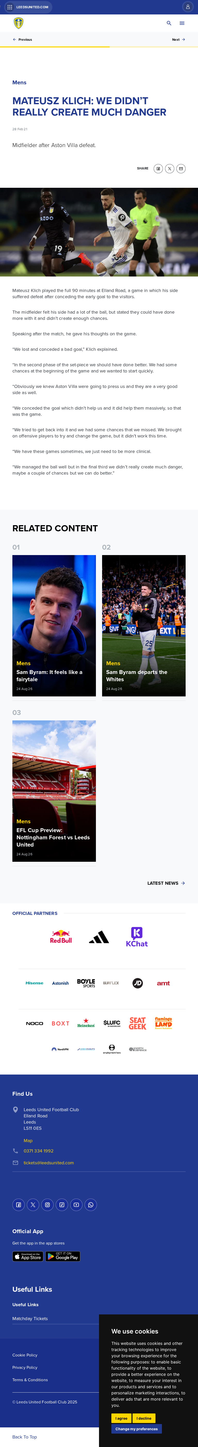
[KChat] (137, 937)
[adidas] (99, 937)
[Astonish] (60, 983)
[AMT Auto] (163, 983)
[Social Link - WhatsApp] (91, 1205)
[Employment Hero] (112, 1049)
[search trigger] (169, 23)
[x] (169, 168)
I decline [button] (144, 1418)
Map (28, 1140)
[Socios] (112, 1023)
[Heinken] (86, 1023)
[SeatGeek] (137, 1023)
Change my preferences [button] (137, 1429)
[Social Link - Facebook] (18, 1205)
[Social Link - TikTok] (62, 1205)
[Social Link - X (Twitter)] (33, 1205)
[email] (181, 168)
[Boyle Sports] (86, 983)
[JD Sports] (137, 983)
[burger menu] (182, 23)
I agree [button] (121, 1418)
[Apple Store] (27, 1256)
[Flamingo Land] (163, 1023)
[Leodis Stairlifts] (86, 1049)
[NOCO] (34, 1023)
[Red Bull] (61, 937)
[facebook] (158, 168)
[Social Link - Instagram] (47, 1205)
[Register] (185, 7)
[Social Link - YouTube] (76, 1205)
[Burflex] (112, 983)
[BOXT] (60, 1023)
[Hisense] (34, 983)
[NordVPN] (60, 1049)
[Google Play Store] (62, 1256)
